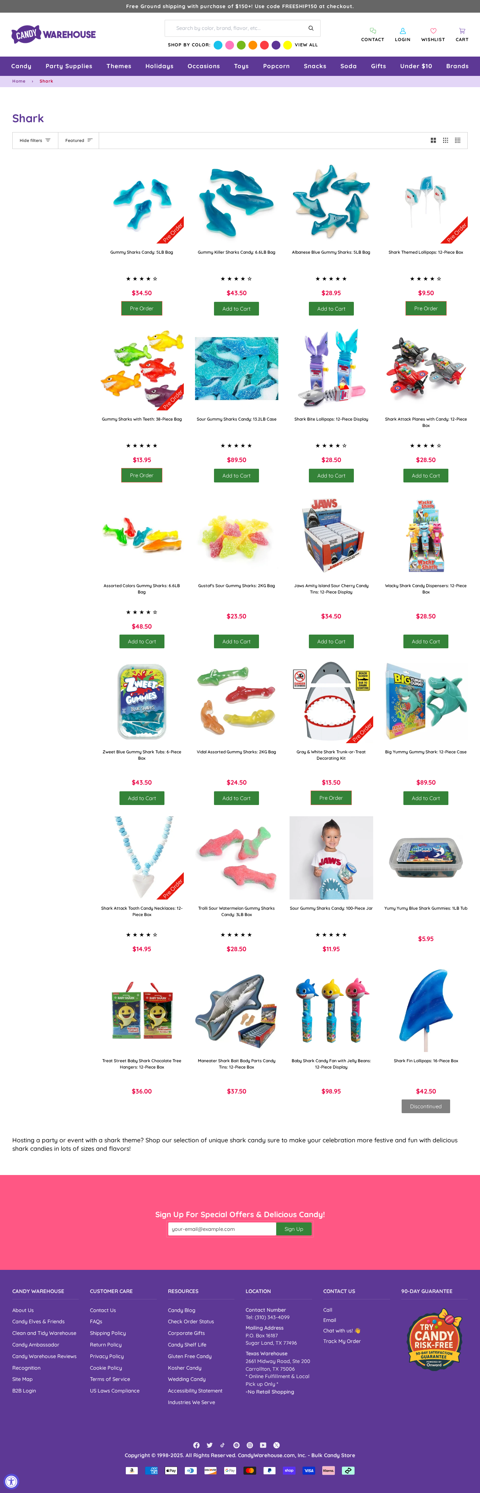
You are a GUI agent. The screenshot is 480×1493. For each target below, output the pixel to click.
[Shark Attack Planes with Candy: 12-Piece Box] (426, 368)
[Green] (241, 45)
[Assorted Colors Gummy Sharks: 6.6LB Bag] (142, 535)
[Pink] (229, 45)
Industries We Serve (191, 1402)
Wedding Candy (187, 1379)
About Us (23, 1310)
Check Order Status (191, 1321)
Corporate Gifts (186, 1333)
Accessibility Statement (195, 1390)
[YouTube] (263, 1445)
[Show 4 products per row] (459, 140)
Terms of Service (110, 1379)
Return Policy (106, 1344)
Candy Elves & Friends (38, 1321)
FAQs (96, 1321)
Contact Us (103, 1310)
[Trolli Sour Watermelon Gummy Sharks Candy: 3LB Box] (237, 858)
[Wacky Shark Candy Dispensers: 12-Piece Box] (426, 535)
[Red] (264, 45)
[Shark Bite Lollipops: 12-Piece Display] (331, 368)
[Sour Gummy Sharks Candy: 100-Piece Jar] (331, 858)
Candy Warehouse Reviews (44, 1356)
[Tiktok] (223, 1445)
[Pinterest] (236, 1445)
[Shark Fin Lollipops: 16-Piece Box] (426, 1010)
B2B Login (24, 1390)
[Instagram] (250, 1445)
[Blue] (218, 45)
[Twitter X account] (276, 1445)
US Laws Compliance (115, 1390)
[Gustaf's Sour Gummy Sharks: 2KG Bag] (237, 535)
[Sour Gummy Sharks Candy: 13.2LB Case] (237, 368)
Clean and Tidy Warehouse (44, 1333)
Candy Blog (181, 1310)
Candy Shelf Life (187, 1344)
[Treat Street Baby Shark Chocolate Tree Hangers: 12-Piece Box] (142, 1010)
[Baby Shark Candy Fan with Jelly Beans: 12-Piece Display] (331, 1010)
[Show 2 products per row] (433, 140)
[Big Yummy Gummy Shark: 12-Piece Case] (426, 701)
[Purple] (276, 45)
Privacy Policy (107, 1356)
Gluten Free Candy (190, 1356)
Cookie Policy (106, 1367)
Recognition (26, 1367)
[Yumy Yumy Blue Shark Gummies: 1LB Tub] (426, 858)
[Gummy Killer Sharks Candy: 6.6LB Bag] (237, 202)
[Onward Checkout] (434, 1339)
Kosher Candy (184, 1367)
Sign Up (294, 1229)
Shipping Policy (108, 1333)
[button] (21, 66)
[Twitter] (210, 1445)
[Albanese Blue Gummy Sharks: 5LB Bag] (331, 202)
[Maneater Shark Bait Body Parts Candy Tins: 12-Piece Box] (237, 1010)
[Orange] (252, 45)
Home (19, 81)
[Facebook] (196, 1445)
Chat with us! (338, 1331)
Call (327, 1310)
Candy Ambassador (35, 1344)
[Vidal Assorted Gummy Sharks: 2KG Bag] (237, 701)
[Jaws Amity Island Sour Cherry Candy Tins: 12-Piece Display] (331, 535)
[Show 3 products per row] (446, 140)
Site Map (22, 1379)
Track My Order (342, 1341)
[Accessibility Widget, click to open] (11, 1481)
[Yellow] (287, 45)
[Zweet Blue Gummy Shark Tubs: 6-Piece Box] (142, 701)
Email (329, 1320)
